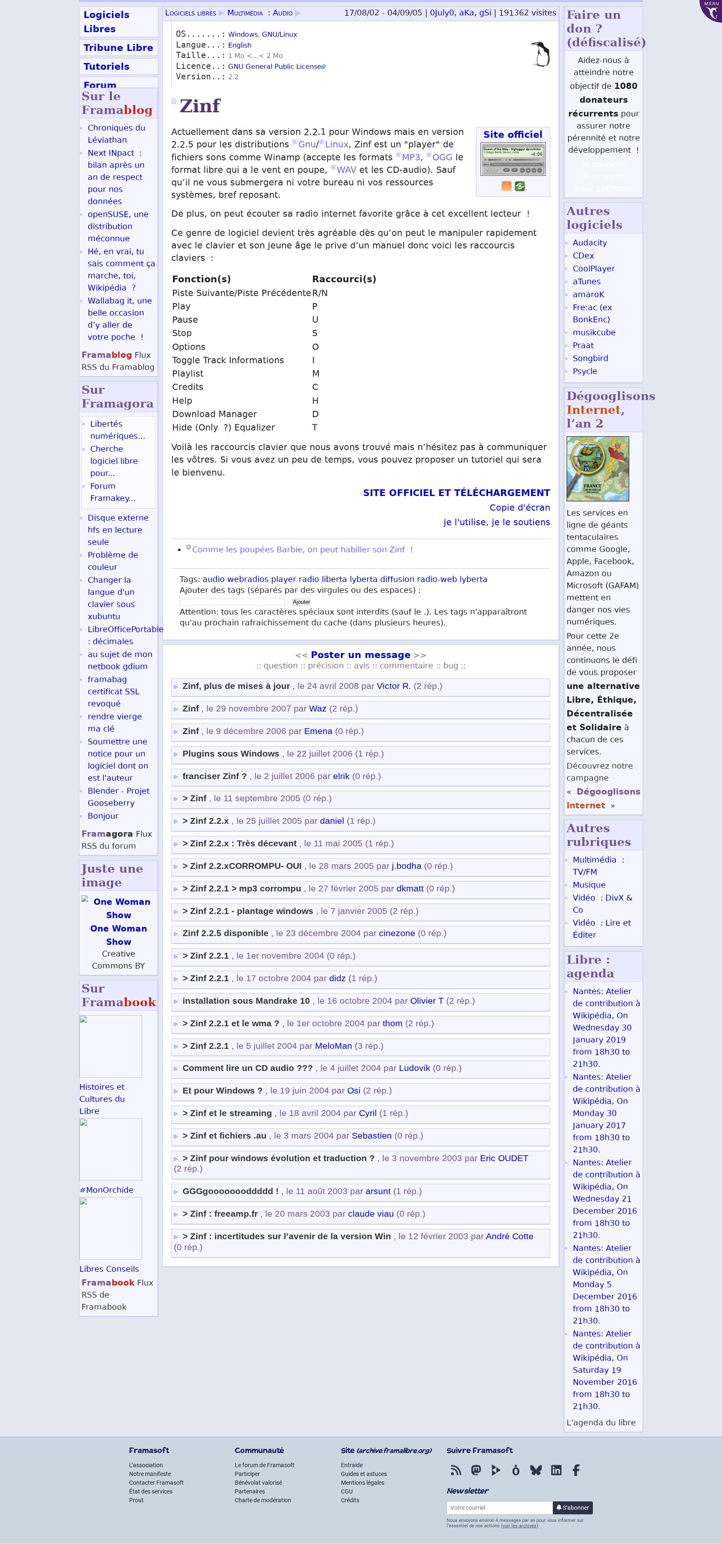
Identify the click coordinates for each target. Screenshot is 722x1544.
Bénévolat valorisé (258, 1482)
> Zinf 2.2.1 (206, 956)
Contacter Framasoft (156, 1482)
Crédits (350, 1500)
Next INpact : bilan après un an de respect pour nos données (116, 178)
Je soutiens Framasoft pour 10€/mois (604, 177)
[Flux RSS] (456, 1476)
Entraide (352, 1465)
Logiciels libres (190, 14)
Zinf (191, 709)
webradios (248, 580)
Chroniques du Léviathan (116, 135)
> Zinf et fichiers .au (225, 1136)
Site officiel (513, 134)
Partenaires (250, 1491)
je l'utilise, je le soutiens (497, 523)
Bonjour (103, 817)
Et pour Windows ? (223, 1091)
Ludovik (414, 1068)
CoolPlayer (594, 269)
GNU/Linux (279, 35)
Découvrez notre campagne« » (604, 786)
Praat (583, 346)
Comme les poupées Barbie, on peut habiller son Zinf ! (302, 550)
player (283, 580)
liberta (334, 580)
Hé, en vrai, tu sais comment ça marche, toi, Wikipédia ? (121, 270)
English (240, 46)
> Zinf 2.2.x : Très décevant (240, 843)
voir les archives (519, 1526)
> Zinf (194, 798)
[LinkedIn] (556, 1476)
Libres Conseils (109, 1270)
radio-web (437, 580)
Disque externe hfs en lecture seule (118, 531)
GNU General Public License (274, 67)
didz (337, 978)
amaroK (588, 295)
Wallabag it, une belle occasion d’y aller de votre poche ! (120, 320)
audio (214, 580)
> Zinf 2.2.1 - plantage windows (248, 911)
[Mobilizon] (516, 1476)
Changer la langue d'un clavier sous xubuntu (111, 599)
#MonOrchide (106, 1191)
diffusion (397, 580)
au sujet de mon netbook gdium (120, 661)
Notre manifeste (150, 1474)
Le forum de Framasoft (265, 1465)
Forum (100, 85)
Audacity (590, 244)
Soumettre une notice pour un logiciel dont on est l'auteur (118, 761)
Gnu (307, 145)
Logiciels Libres (107, 22)
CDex (583, 257)
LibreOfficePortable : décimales (126, 636)
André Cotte (510, 1236)
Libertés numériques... (117, 431)
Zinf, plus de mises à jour (236, 686)
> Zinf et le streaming (227, 1113)
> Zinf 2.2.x (206, 821)
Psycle (585, 372)
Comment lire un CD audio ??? (248, 1068)
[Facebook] (576, 1476)
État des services (151, 1491)
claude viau (371, 1214)
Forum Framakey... (113, 493)
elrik (341, 776)
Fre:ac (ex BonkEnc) (592, 314)
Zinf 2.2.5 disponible (226, 933)
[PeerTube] (496, 1476)
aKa (466, 14)
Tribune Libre (118, 47)
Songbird (590, 359)
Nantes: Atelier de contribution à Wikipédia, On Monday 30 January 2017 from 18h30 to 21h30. (607, 1114)
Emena (318, 731)
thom (393, 1023)
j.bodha (407, 866)
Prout (136, 1500)
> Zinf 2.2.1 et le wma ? (231, 1023)
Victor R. (394, 686)
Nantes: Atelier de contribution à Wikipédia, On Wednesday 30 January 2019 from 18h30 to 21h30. (607, 1028)
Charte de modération (263, 1500)
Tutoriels (107, 66)
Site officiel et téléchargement (456, 493)
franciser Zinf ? (215, 776)
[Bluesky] (536, 1476)
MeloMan (333, 1046)
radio (309, 580)
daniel (332, 821)
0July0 (442, 14)
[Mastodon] (476, 1476)
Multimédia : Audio (259, 14)
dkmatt (410, 888)
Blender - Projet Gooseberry (119, 798)
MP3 (411, 158)
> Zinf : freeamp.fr (220, 1214)
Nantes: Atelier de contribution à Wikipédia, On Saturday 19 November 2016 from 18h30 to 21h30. (607, 1371)
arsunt (378, 1191)
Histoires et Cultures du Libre (102, 1100)
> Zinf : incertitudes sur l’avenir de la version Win (287, 1236)
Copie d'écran (520, 508)
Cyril (368, 1113)
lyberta (364, 580)
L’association (146, 1465)
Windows (243, 35)
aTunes (587, 282)
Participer (247, 1474)
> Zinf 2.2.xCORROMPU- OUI (242, 866)
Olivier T (427, 1001)
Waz (318, 709)
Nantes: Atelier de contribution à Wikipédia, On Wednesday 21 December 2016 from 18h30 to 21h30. (607, 1199)
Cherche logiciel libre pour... (114, 462)
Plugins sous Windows (231, 754)
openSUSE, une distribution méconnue (118, 227)
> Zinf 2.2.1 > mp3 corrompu (242, 888)
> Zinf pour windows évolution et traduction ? (279, 1158)
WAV (346, 171)
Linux (336, 145)
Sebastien (372, 1136)
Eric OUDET (504, 1158)
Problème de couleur (113, 562)
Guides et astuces (364, 1474)
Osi (354, 1091)
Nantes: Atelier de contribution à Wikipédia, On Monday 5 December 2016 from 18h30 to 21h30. (607, 1285)
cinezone (397, 933)
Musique (589, 886)
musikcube (594, 333)
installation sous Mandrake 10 (246, 1001)
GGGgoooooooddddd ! (231, 1191)
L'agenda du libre (601, 1423)
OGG (442, 158)
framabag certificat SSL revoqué (114, 692)
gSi (485, 14)
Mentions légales (362, 1482)
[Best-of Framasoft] (506, 189)
